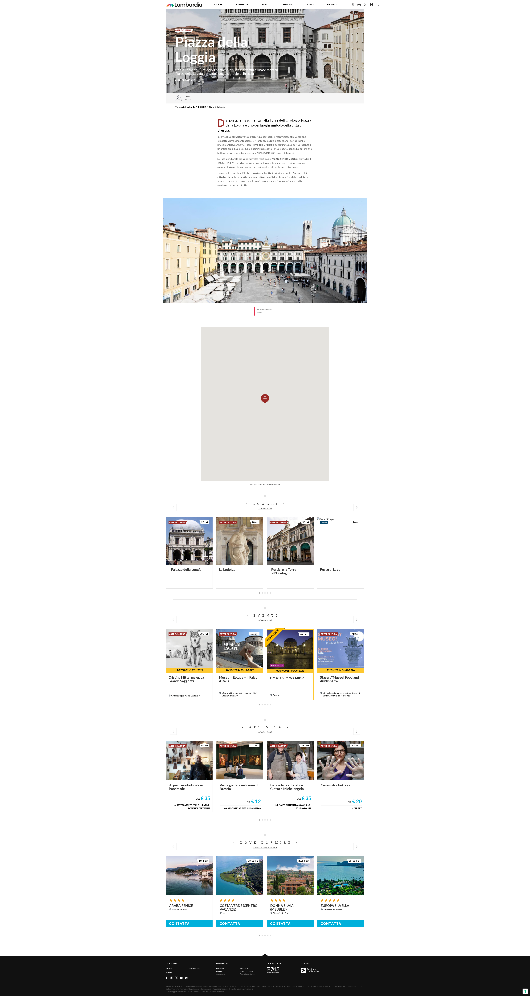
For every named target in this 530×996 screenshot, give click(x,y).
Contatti (219, 971)
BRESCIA (202, 107)
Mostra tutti (265, 508)
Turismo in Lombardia (185, 107)
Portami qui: (265, 484)
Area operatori (194, 968)
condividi (336, 80)
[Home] (184, 4)
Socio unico (244, 968)
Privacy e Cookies (246, 971)
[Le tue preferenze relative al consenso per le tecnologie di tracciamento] (525, 991)
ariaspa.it (169, 968)
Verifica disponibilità (265, 847)
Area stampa (221, 974)
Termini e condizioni (247, 974)
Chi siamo (220, 968)
